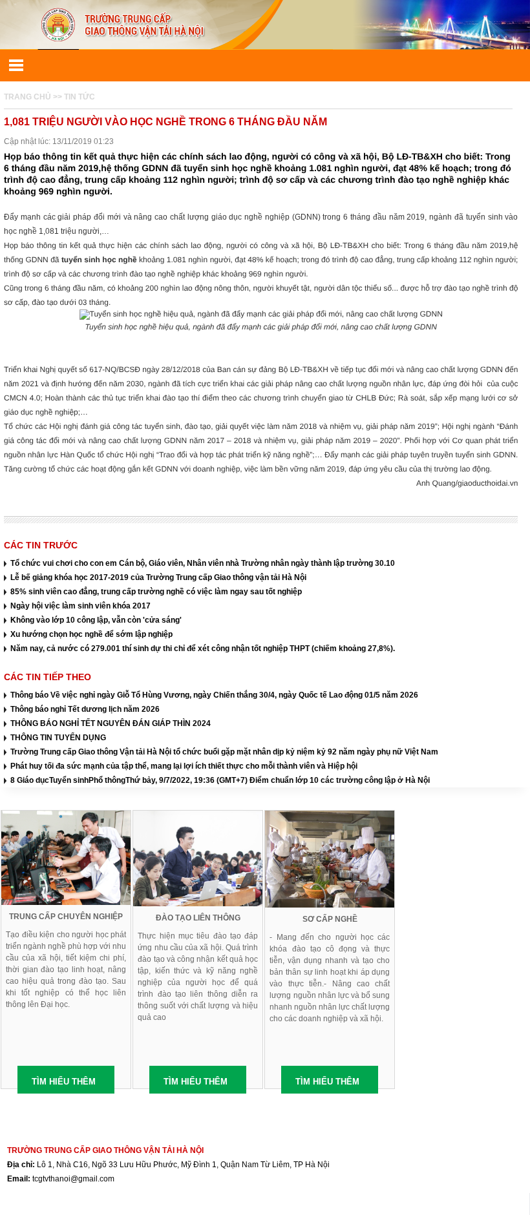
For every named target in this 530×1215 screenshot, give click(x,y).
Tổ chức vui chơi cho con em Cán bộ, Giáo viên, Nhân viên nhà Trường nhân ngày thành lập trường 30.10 (202, 563)
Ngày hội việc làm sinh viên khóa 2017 (80, 605)
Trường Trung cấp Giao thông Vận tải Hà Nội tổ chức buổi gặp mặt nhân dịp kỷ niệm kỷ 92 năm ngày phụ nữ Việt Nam (224, 751)
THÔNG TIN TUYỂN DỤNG (58, 737)
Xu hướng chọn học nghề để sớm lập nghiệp (91, 634)
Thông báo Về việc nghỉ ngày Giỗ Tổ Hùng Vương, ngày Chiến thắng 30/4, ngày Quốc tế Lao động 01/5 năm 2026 (214, 695)
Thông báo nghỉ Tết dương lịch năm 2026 (85, 709)
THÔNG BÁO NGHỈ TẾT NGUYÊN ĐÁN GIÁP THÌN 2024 (110, 723)
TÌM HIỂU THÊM (64, 1081)
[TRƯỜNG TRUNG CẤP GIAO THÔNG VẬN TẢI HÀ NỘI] (265, 24)
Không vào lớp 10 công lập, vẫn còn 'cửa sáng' (96, 620)
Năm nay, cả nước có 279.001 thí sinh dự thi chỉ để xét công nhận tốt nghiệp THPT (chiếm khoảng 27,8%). (202, 648)
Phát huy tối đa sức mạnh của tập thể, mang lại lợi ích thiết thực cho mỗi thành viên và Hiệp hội (183, 766)
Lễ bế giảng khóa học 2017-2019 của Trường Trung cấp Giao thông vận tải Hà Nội (158, 577)
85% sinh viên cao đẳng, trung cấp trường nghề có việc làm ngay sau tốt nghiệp (156, 591)
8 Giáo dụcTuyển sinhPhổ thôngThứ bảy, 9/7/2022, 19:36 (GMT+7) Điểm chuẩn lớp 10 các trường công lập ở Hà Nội (220, 780)
